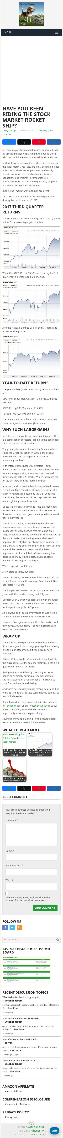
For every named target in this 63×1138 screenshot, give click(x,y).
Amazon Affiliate (13, 1091)
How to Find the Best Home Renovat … (22, 1018)
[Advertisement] (31, 68)
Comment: (11, 820)
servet (8, 1043)
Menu (8, 32)
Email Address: (14, 865)
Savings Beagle (9, 130)
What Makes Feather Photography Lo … (22, 997)
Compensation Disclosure (17, 1104)
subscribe (45, 705)
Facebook (11, 705)
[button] (54, 1130)
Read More (12, 1008)
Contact (20, 1134)
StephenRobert (13, 1000)
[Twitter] (12, 927)
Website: (10, 880)
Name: (9, 851)
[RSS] (19, 927)
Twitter (32, 705)
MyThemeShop (37, 1130)
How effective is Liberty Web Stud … (20, 1039)
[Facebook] (5, 927)
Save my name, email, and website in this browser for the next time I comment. (27, 899)
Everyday (43, 130)
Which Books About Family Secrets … (20, 1060)
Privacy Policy (12, 1117)
